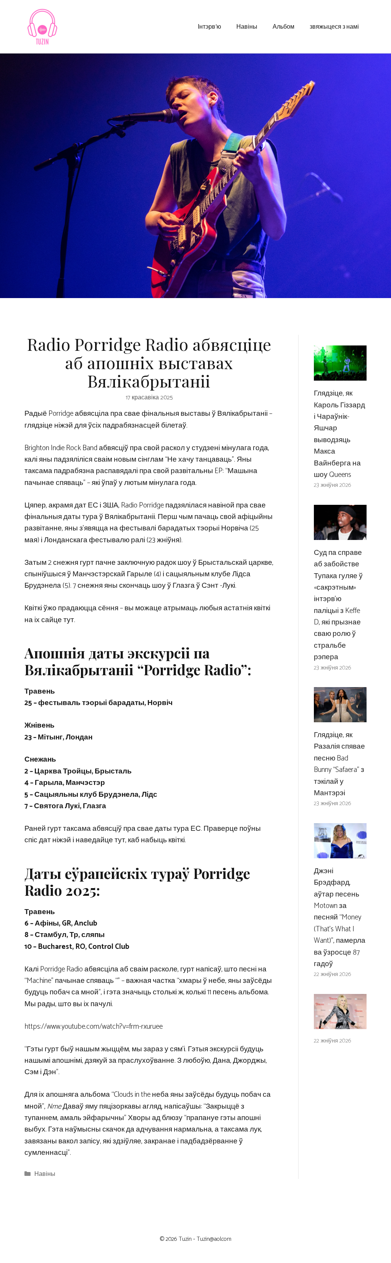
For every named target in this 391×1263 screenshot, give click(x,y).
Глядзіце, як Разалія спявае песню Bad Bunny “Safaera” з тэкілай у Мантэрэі (339, 764)
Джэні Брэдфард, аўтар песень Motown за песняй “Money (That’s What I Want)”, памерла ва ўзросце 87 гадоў (339, 917)
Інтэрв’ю (209, 26)
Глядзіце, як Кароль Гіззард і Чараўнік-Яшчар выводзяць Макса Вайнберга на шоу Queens (339, 434)
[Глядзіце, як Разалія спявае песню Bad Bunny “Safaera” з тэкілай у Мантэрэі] (340, 716)
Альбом (283, 26)
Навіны (246, 26)
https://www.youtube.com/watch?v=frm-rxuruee (93, 1027)
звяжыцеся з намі (334, 26)
